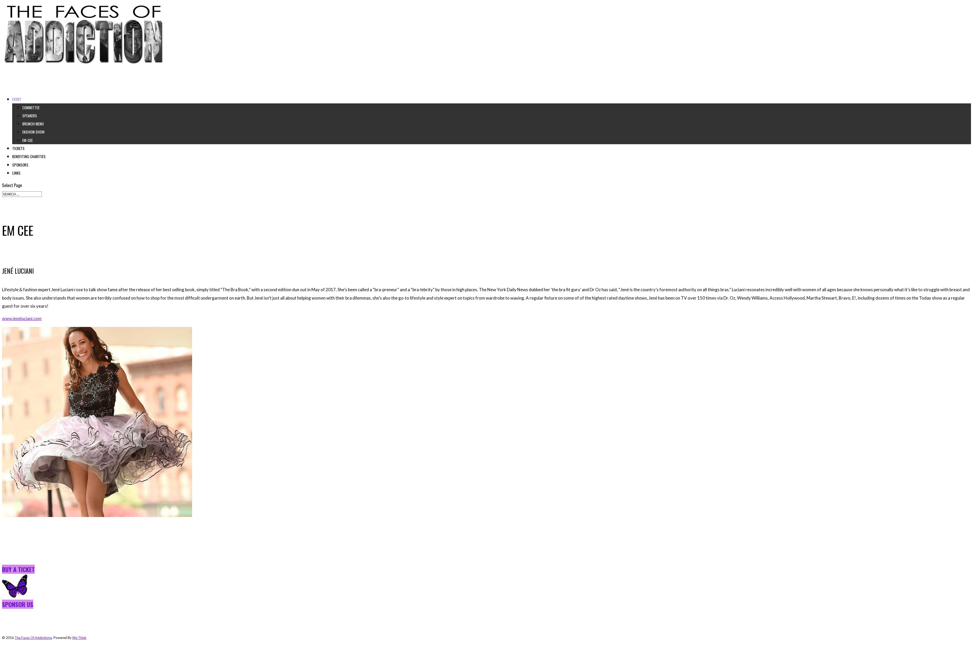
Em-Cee (27, 140)
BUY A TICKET (18, 569)
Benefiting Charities (29, 156)
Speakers (29, 115)
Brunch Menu (33, 123)
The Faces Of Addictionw (33, 638)
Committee (31, 107)
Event (16, 99)
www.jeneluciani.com (22, 318)
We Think (79, 638)
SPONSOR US (17, 604)
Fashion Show (33, 132)
